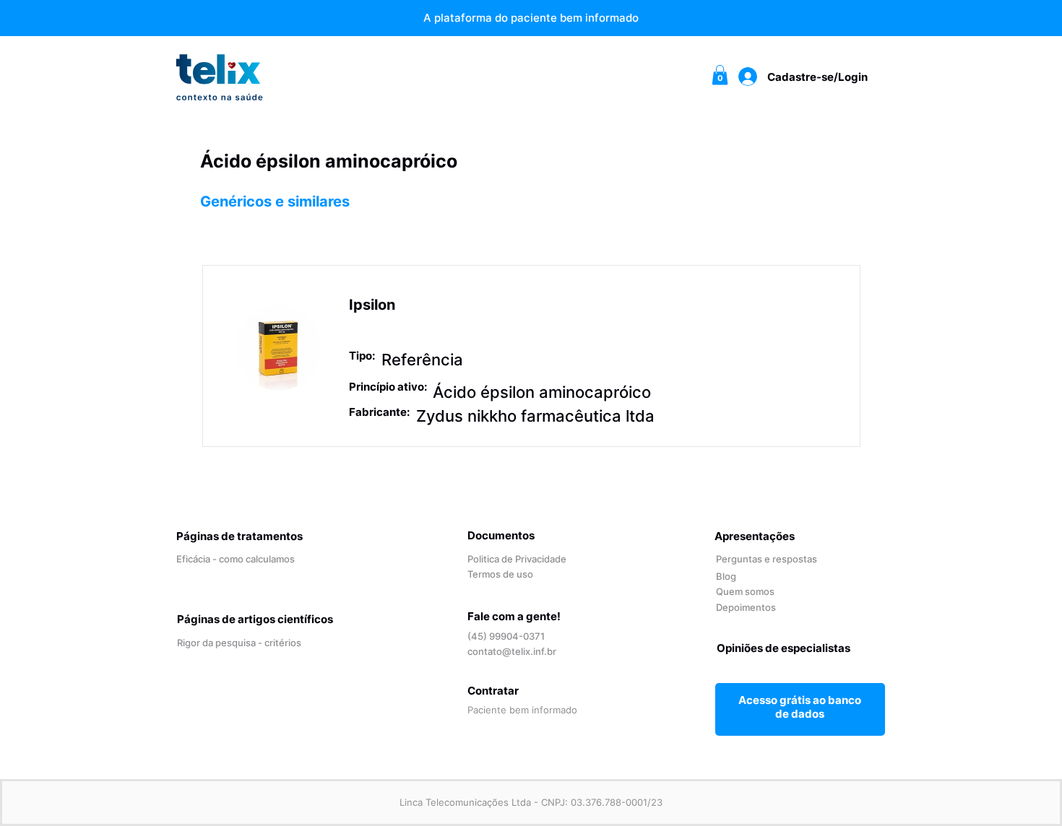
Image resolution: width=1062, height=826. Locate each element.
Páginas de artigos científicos (255, 619)
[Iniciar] (800, 706)
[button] (720, 74)
